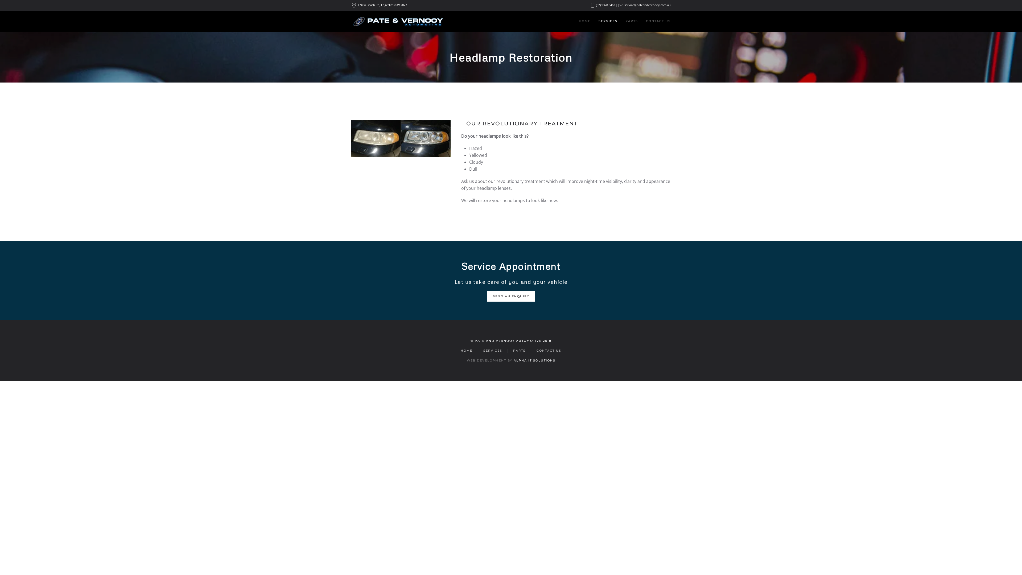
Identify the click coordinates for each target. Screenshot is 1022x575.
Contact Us (658, 21)
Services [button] (608, 21)
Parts (631, 21)
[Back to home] (397, 21)
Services (492, 350)
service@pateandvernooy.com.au (647, 5)
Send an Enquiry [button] (511, 296)
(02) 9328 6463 (605, 5)
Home (585, 21)
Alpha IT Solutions (534, 360)
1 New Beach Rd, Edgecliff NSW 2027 (382, 5)
